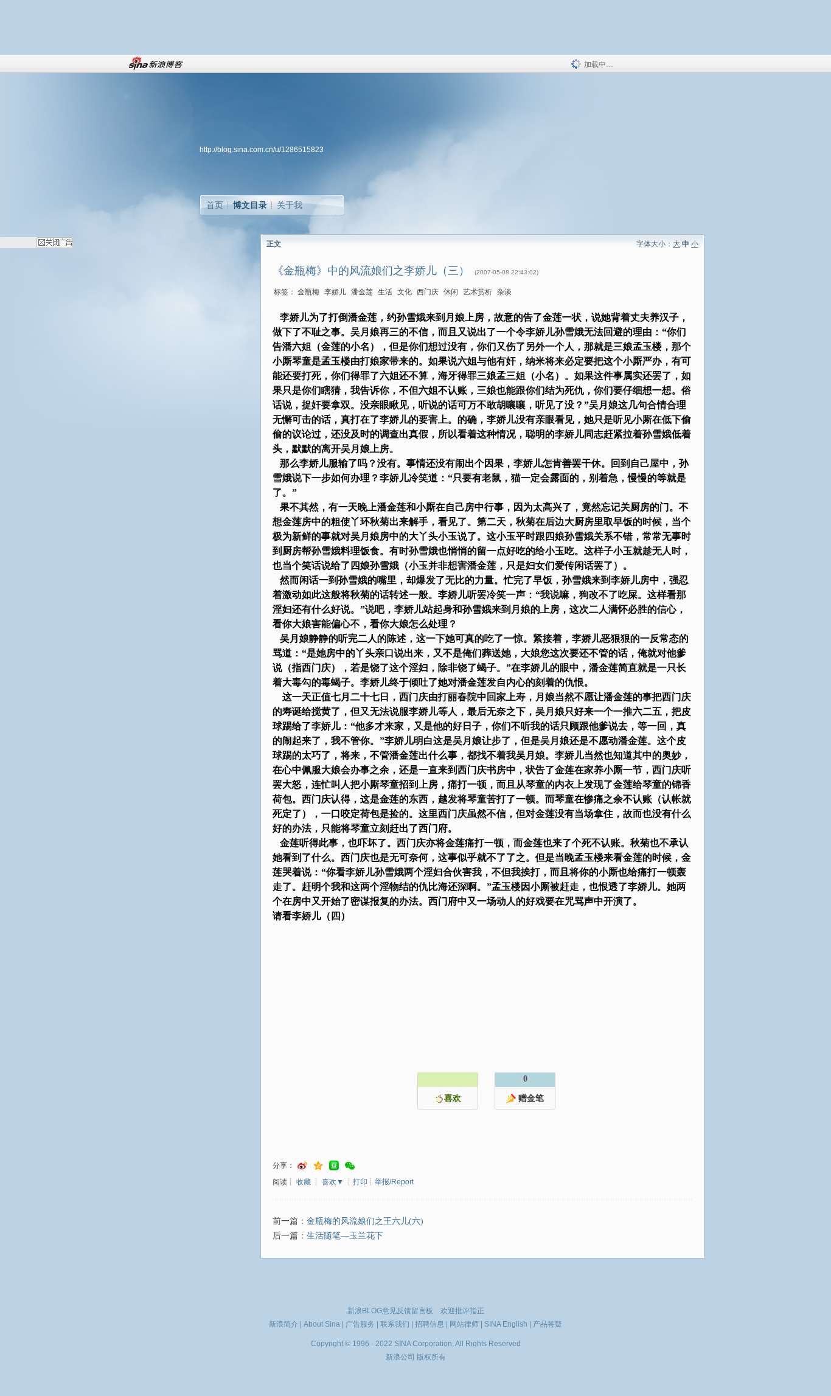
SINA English (505, 1324)
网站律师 (464, 1324)
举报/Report (394, 1182)
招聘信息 (429, 1324)
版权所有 (431, 1357)
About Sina (322, 1324)
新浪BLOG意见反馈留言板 (390, 1311)
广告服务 (360, 1324)
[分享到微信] (350, 1166)
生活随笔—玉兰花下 (345, 1235)
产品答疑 (547, 1324)
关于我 (289, 205)
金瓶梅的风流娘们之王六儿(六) (365, 1221)
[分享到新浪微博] (302, 1166)
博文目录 (250, 205)
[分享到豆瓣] (334, 1166)
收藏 (303, 1182)
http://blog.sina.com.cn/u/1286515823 (262, 149)
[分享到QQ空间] (318, 1166)
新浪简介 (283, 1324)
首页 (214, 205)
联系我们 (394, 1324)
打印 (360, 1182)
